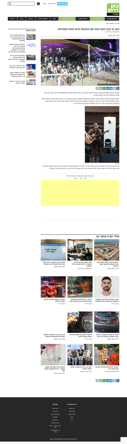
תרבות (31, 18)
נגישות (71, 417)
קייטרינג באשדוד (55, 422)
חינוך (54, 18)
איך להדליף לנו (62, 3)
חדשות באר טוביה (67, 18)
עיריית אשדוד (55, 408)
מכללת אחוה (55, 420)
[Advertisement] (80, 193)
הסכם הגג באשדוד (55, 414)
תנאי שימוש (72, 408)
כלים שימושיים (72, 404)
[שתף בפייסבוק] (38, 4)
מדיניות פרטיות (71, 414)
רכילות (12, 18)
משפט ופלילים (42, 18)
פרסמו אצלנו (52, 3)
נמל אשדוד (55, 411)
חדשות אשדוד (82, 18)
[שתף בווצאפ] (104, 88)
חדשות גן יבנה (97, 18)
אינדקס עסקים (112, 18)
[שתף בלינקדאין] (107, 88)
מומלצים (55, 404)
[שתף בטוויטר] (114, 88)
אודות (44, 3)
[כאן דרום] (110, 8)
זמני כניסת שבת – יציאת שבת (55, 426)
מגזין (21, 18)
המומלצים (55, 417)
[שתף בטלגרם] (110, 88)
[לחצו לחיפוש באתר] (10, 4)
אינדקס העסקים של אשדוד (55, 431)
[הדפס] (97, 88)
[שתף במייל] (100, 88)
